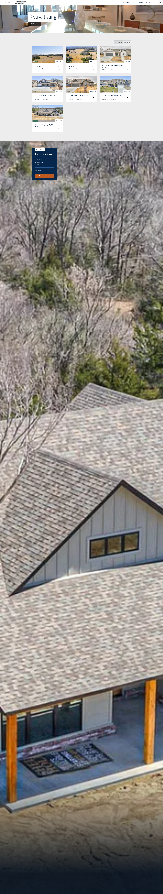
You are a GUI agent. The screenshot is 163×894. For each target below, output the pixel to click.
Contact (154, 2)
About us (141, 2)
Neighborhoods (127, 2)
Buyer (135, 2)
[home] (20, 2)
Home (120, 2)
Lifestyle (148, 2)
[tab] (118, 42)
